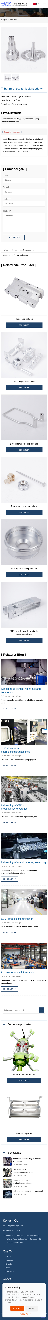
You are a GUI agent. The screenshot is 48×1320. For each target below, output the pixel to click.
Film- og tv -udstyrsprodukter (22, 250)
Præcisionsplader (24, 1133)
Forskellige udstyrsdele (24, 381)
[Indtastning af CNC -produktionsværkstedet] (24, 789)
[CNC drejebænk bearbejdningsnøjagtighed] (24, 732)
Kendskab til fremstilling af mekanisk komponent (21, 690)
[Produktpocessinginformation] (24, 956)
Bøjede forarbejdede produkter (24, 444)
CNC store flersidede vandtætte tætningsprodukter (24, 632)
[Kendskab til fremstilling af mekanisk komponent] (24, 672)
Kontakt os (9, 1271)
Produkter (13, 20)
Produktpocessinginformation (17, 972)
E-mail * (6, 187)
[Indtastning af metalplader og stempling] (24, 846)
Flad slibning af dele (24, 319)
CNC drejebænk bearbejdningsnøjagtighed (15, 750)
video (7, 1268)
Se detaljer (24, 325)
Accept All (17, 1308)
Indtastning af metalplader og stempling (23, 862)
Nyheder (8, 1264)
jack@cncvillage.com (17, 104)
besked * (7, 211)
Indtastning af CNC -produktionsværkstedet (14, 807)
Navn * (6, 175)
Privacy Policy (25, 1314)
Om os (8, 1257)
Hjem (5, 20)
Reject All (31, 1308)
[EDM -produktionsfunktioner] (24, 902)
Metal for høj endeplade (18, 255)
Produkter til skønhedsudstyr (24, 506)
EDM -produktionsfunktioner (17, 918)
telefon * (6, 199)
